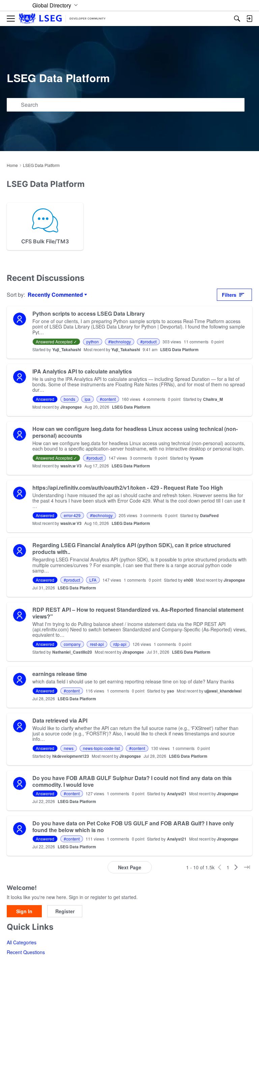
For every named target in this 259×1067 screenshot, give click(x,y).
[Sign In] (249, 18)
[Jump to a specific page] (246, 867)
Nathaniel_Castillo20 (72, 652)
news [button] (69, 748)
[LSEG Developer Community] (62, 18)
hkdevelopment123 (70, 756)
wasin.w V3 (71, 466)
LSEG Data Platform (179, 349)
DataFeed (209, 515)
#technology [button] (119, 341)
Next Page (129, 867)
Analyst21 (176, 794)
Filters (229, 294)
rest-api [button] (97, 644)
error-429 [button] (72, 515)
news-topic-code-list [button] (101, 748)
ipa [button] (87, 399)
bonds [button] (69, 399)
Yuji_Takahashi (66, 349)
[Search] (237, 18)
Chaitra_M (213, 399)
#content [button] (108, 399)
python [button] (92, 341)
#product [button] (148, 341)
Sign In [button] (24, 911)
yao (170, 691)
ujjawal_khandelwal (222, 691)
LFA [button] (92, 580)
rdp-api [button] (119, 644)
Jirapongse (71, 407)
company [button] (72, 644)
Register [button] (65, 911)
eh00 (188, 580)
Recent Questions (26, 952)
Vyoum (196, 458)
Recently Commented (55, 295)
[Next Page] (236, 867)
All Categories (21, 942)
